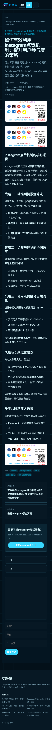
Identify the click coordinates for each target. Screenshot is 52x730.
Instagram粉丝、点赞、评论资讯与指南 (38, 707)
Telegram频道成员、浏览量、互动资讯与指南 (38, 713)
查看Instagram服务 (26, 545)
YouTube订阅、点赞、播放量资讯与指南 (13, 707)
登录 (22, 5)
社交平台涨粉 (10, 475)
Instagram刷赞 (25, 471)
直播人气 (14, 471)
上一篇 (9, 560)
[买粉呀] (10, 5)
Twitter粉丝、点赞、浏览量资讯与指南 (13, 713)
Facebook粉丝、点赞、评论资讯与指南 (38, 700)
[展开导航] (36, 5)
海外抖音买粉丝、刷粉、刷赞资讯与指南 (13, 700)
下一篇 (9, 569)
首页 (6, 18)
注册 (29, 5)
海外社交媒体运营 (25, 475)
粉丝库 (37, 471)
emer (12, 83)
